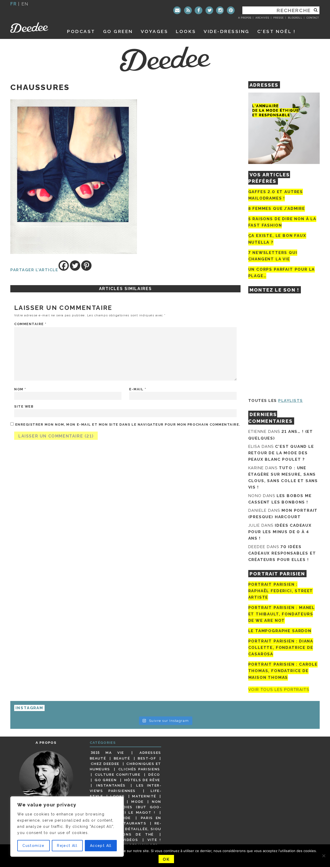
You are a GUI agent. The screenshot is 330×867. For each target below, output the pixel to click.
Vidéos (130, 840)
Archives (262, 17)
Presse (278, 17)
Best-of (147, 758)
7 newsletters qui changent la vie (272, 255)
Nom (20, 389)
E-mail (137, 389)
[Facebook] (198, 10)
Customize (33, 846)
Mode (137, 801)
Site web (24, 406)
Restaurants (131, 823)
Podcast (81, 31)
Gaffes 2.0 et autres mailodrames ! (275, 195)
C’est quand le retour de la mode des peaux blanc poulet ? (281, 453)
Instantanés (111, 785)
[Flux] (188, 10)
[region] (67, 826)
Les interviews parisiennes (125, 788)
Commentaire (30, 324)
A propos (244, 17)
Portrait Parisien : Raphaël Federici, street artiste (280, 591)
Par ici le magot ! (132, 812)
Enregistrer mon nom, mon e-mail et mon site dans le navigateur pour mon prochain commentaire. (127, 424)
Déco (154, 774)
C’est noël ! (276, 31)
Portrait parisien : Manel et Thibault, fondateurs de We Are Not (281, 614)
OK (166, 859)
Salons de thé (134, 834)
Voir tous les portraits (278, 689)
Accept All (101, 846)
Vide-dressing (227, 31)
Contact (313, 17)
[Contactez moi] (177, 10)
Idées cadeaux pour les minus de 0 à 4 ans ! (280, 532)
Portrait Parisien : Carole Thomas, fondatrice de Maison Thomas (283, 671)
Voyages (154, 31)
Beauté (122, 758)
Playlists (290, 400)
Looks (186, 31)
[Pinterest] (231, 10)
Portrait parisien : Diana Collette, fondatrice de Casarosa (281, 647)
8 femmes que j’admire (276, 208)
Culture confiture (118, 774)
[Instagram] (220, 10)
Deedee (32, 27)
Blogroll (295, 17)
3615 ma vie (107, 752)
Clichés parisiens (139, 769)
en (25, 3)
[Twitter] (209, 10)
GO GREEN (118, 31)
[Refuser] (323, 855)
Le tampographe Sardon (279, 631)
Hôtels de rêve (142, 780)
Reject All (67, 846)
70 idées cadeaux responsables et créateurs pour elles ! (282, 553)
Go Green (106, 780)
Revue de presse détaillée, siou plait (125, 828)
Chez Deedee (105, 764)
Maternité (144, 796)
